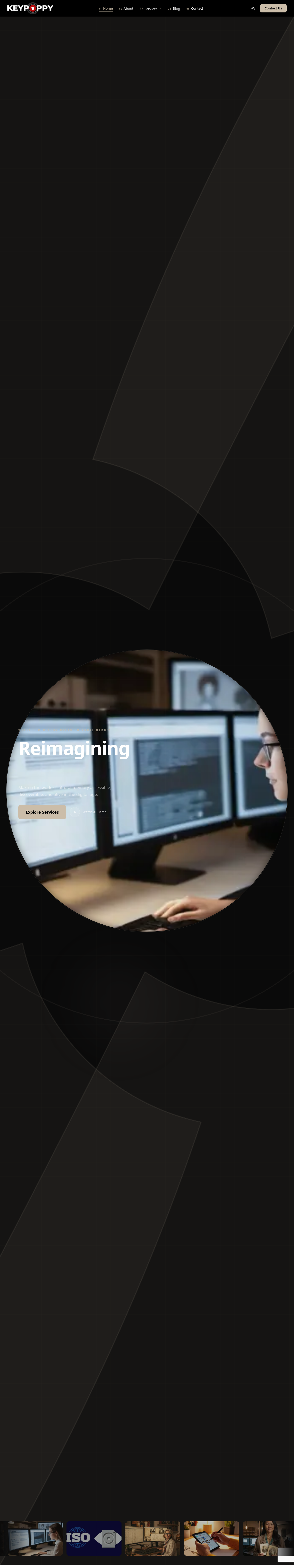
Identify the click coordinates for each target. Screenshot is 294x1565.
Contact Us (273, 8)
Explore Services (42, 812)
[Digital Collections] (257, 1538)
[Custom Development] (140, 1538)
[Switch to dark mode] (253, 8)
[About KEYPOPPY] (198, 1538)
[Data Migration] (81, 1538)
